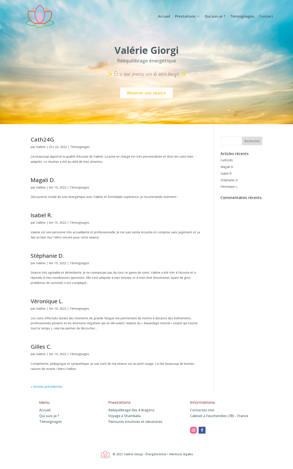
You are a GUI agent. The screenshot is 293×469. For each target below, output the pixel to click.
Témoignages (242, 16)
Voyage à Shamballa (124, 415)
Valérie (40, 147)
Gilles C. (41, 346)
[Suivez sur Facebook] (202, 430)
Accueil (164, 16)
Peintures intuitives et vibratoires (135, 421)
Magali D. (43, 180)
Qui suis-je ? (215, 16)
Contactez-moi (202, 410)
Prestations (185, 16)
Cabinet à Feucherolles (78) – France (219, 415)
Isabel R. (41, 215)
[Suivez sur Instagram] (193, 430)
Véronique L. (47, 301)
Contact (266, 16)
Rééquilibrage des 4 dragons (131, 410)
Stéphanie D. (47, 255)
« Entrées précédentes (46, 387)
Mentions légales (181, 454)
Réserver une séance (146, 92)
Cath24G (42, 139)
